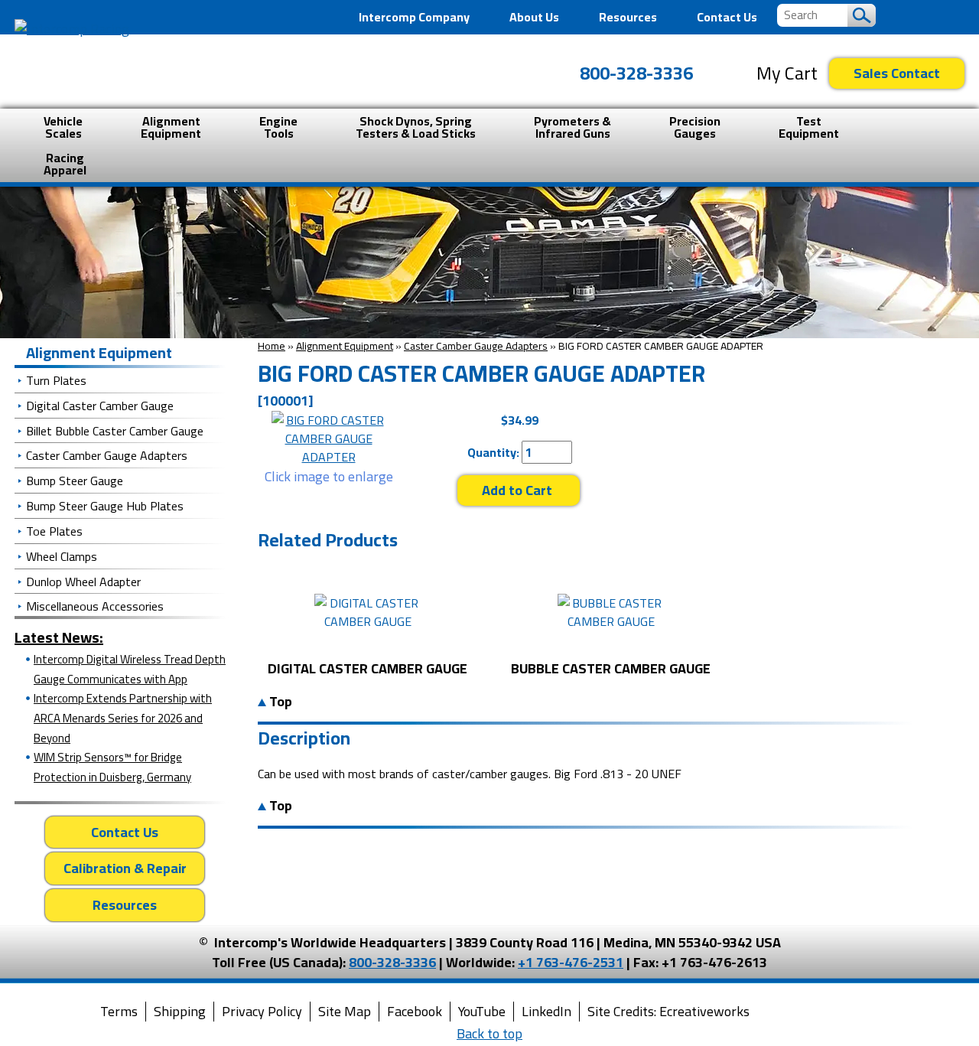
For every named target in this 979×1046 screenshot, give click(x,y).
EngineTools (278, 127)
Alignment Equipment (344, 346)
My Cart (787, 73)
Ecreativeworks (704, 1012)
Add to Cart (518, 490)
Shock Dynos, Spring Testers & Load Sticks (416, 127)
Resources (628, 16)
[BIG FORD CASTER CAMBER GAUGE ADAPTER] (328, 438)
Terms (119, 1012)
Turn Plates (56, 380)
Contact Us (727, 16)
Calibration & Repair (125, 868)
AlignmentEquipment (171, 127)
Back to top (489, 1033)
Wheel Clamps (61, 556)
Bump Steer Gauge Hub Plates (105, 505)
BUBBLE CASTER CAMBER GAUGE (611, 668)
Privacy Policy (262, 1012)
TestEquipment (809, 127)
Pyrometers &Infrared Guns (572, 127)
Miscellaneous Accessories (95, 606)
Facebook (414, 1012)
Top (279, 701)
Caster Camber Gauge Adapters (476, 346)
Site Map (344, 1012)
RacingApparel (65, 163)
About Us (534, 16)
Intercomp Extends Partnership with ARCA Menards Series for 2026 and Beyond (123, 717)
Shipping (180, 1012)
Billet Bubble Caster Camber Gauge (114, 430)
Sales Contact (897, 73)
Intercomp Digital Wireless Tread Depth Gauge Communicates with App (130, 669)
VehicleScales (63, 127)
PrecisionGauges (694, 127)
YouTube (482, 1012)
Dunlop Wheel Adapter (83, 581)
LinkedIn (546, 1012)
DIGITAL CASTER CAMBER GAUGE (367, 668)
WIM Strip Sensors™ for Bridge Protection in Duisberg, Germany (112, 767)
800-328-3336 (636, 73)
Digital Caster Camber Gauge (100, 405)
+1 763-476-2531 (570, 962)
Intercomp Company (414, 16)
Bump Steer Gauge (74, 480)
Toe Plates (54, 531)
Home (271, 346)
